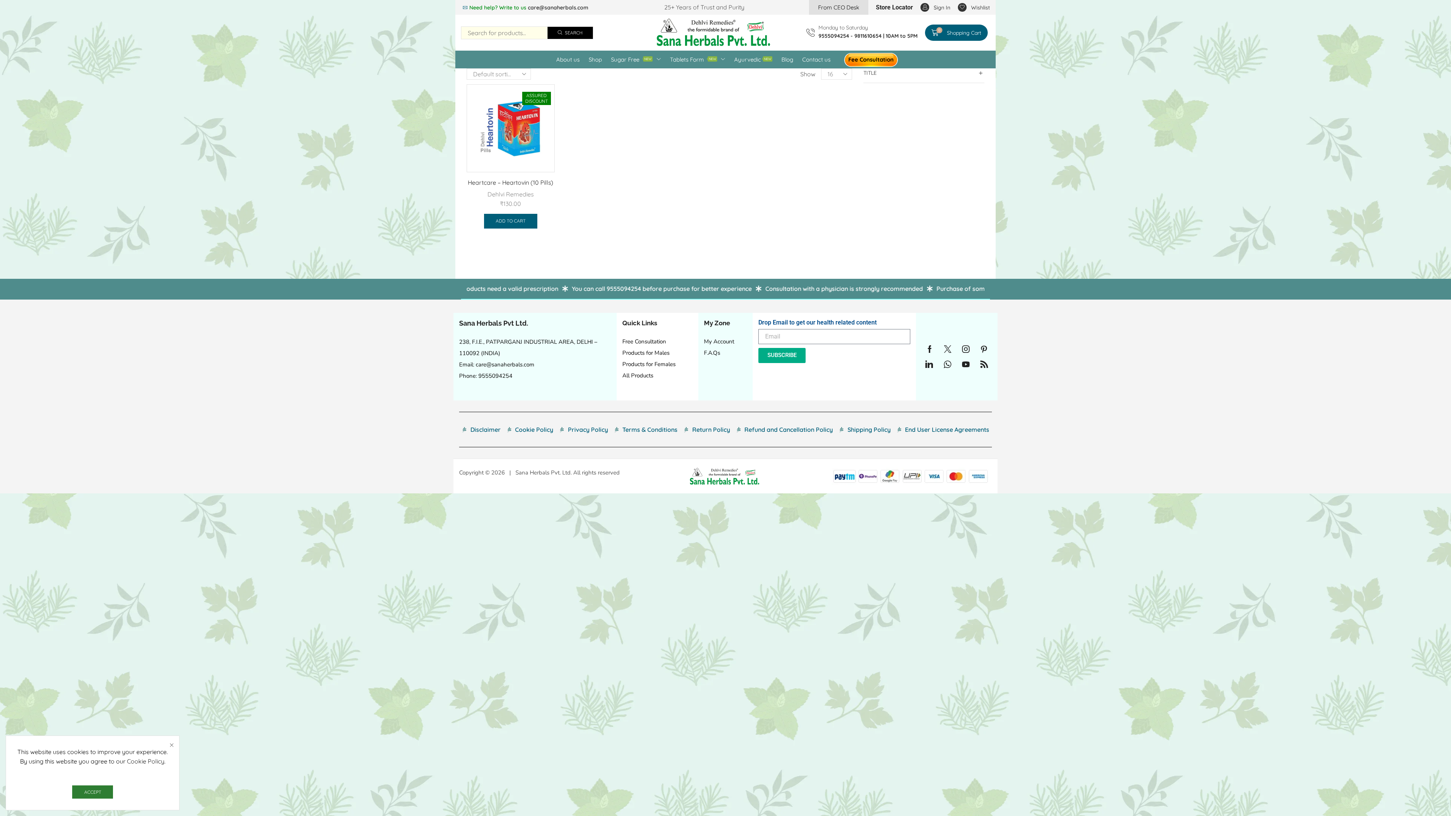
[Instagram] (966, 349)
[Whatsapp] (947, 364)
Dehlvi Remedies (510, 194)
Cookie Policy (145, 761)
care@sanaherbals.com (558, 7)
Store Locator (894, 7)
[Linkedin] (929, 364)
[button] (838, 7)
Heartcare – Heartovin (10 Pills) (510, 182)
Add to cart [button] (511, 221)
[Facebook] (929, 349)
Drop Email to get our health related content (817, 322)
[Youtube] (966, 364)
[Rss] (984, 364)
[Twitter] (947, 349)
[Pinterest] (984, 349)
